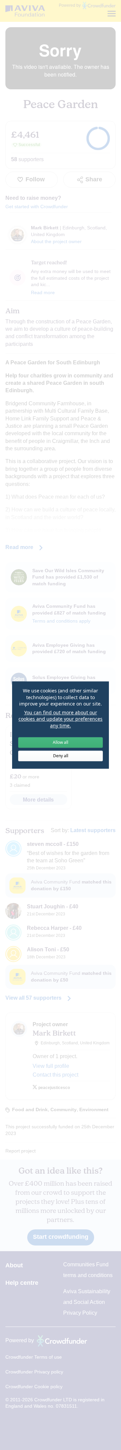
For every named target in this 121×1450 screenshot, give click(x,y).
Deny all (60, 756)
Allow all (60, 742)
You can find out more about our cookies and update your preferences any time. (60, 719)
